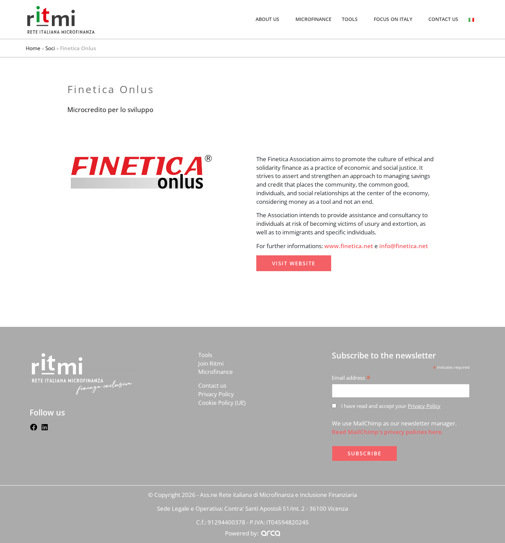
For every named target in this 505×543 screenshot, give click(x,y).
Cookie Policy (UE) (222, 403)
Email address (351, 378)
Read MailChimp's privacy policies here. (387, 432)
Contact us (443, 19)
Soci (50, 48)
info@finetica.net (403, 246)
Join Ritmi (211, 363)
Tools (350, 19)
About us (267, 19)
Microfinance (313, 19)
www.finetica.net (348, 246)
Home (33, 48)
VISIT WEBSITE (293, 263)
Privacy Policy (216, 394)
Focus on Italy (393, 19)
